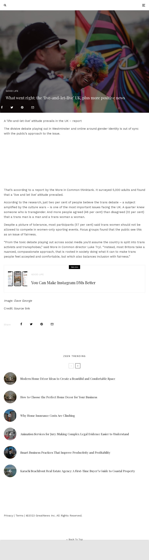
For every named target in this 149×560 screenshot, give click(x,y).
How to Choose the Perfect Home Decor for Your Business (58, 397)
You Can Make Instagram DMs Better (63, 282)
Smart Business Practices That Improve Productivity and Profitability (65, 452)
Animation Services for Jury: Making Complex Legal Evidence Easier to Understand (74, 434)
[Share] (2, 107)
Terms (19, 515)
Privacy (8, 515)
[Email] (32, 107)
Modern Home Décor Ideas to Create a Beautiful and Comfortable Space (67, 378)
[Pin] (22, 107)
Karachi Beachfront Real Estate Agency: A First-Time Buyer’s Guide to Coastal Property (77, 471)
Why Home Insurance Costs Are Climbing (47, 415)
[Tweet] (11, 107)
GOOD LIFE (12, 91)
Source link (22, 308)
